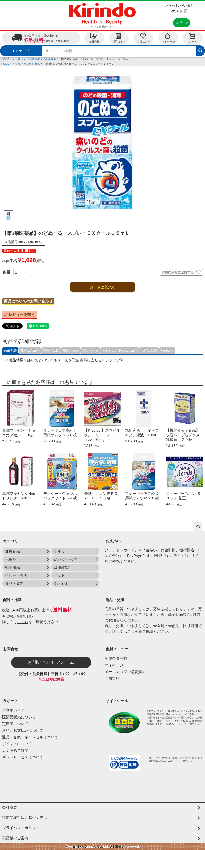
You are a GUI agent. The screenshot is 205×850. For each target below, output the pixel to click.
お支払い (113, 541)
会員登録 (94, 41)
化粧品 (10, 559)
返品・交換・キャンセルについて (30, 737)
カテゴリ (10, 541)
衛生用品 (12, 567)
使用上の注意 (30, 350)
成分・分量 (90, 350)
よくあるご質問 (15, 750)
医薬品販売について (19, 717)
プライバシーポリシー (21, 828)
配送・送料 (12, 600)
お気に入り (143, 41)
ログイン (181, 23)
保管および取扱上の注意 (119, 350)
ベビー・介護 (16, 575)
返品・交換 (115, 600)
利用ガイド (118, 41)
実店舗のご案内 (15, 838)
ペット (59, 575)
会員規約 (112, 678)
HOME (5, 59)
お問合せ (10, 649)
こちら (194, 555)
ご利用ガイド (13, 710)
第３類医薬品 (32, 63)
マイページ (168, 41)
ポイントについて (17, 744)
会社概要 (9, 807)
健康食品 (12, 551)
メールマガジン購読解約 (125, 672)
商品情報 (167, 350)
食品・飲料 (14, 583)
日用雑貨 (61, 567)
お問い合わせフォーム (51, 662)
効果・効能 (51, 350)
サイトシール (117, 701)
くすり (17, 59)
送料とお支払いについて (22, 730)
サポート (10, 701)
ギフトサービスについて (22, 757)
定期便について (15, 724)
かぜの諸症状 (32, 59)
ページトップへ (197, 526)
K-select (60, 583)
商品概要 (10, 350)
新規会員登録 (116, 658)
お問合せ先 (149, 350)
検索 (200, 50)
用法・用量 (71, 350)
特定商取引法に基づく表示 (24, 817)
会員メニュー (117, 649)
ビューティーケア (65, 559)
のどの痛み (49, 59)
